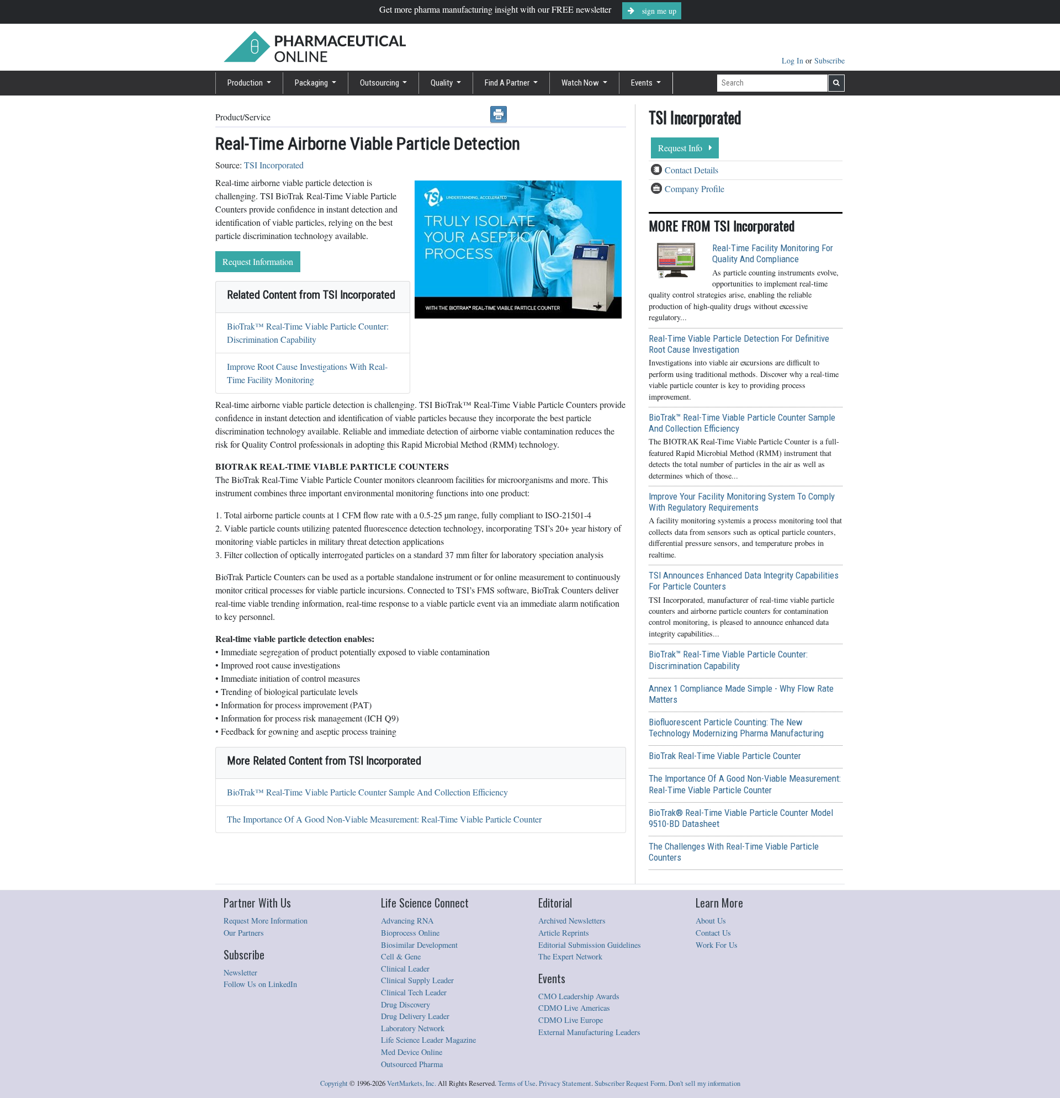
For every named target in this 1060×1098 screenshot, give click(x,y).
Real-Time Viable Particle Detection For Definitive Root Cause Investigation (739, 344)
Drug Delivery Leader (415, 1016)
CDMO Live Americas (574, 1007)
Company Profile (694, 188)
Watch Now (581, 83)
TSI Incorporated (274, 165)
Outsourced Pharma (412, 1064)
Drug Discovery (405, 1004)
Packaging (312, 83)
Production (245, 83)
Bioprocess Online (410, 932)
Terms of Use (517, 1083)
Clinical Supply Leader (417, 980)
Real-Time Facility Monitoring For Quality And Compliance (772, 253)
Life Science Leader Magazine (428, 1040)
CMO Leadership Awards (578, 996)
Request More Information (266, 920)
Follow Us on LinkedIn (260, 984)
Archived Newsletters (572, 920)
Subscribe (829, 60)
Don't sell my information (704, 1083)
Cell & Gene (401, 956)
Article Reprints (563, 932)
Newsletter (240, 972)
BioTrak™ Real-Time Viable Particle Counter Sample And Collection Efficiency (367, 792)
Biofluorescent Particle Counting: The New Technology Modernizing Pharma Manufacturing (736, 728)
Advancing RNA (407, 920)
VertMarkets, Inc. (411, 1083)
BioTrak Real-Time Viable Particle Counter (725, 755)
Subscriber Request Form (630, 1083)
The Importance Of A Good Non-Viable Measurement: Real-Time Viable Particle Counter (384, 819)
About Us (711, 920)
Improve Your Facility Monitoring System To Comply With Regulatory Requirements (742, 502)
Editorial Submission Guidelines (589, 945)
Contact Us (713, 932)
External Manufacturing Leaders (589, 1032)
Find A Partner (508, 83)
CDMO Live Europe (570, 1020)
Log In (793, 60)
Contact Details (691, 170)
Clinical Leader (405, 968)
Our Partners (244, 932)
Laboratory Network (412, 1028)
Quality (442, 83)
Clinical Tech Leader (414, 992)
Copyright (334, 1083)
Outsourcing (380, 83)
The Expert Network (570, 956)
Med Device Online (411, 1052)
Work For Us (717, 945)
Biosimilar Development (419, 945)
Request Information (257, 261)
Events (642, 83)
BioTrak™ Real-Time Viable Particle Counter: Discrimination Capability (728, 660)
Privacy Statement (565, 1083)
